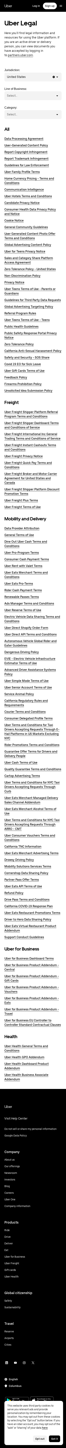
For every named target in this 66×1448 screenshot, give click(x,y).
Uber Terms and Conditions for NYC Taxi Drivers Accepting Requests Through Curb (32, 787)
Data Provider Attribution (21, 528)
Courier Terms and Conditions (25, 712)
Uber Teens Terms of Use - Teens (27, 320)
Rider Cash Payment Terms (23, 590)
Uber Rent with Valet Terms (23, 566)
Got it (54, 1438)
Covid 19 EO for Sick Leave (22, 364)
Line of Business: (15, 92)
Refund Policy (13, 893)
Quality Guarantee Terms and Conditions (32, 769)
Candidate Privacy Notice (22, 203)
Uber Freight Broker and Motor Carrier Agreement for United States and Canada (30, 478)
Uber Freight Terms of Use (22, 507)
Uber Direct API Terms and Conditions (30, 634)
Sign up (50, 5)
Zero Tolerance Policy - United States (30, 269)
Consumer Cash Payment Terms (26, 559)
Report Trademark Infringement (26, 158)
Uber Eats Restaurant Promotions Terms (32, 913)
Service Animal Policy (19, 694)
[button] (53, 77)
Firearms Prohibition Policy (23, 384)
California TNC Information (22, 846)
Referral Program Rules (20, 313)
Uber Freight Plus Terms (21, 500)
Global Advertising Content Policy (27, 245)
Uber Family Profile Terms (22, 172)
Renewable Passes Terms (21, 597)
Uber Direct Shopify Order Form (26, 628)
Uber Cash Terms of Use (20, 762)
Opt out (40, 1438)
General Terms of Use (19, 535)
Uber (8, 6)
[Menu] (61, 6)
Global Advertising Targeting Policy (28, 306)
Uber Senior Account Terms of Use (28, 687)
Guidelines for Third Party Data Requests (32, 300)
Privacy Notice (14, 282)
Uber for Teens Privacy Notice (24, 251)
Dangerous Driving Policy (21, 652)
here (45, 1427)
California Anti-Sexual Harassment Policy (32, 351)
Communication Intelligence (24, 189)
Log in (36, 5)
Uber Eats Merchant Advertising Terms (31, 853)
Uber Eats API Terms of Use (23, 886)
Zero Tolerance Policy (19, 344)
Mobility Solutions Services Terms (27, 866)
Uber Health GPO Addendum (24, 1057)
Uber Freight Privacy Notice (23, 456)
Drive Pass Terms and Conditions (27, 899)
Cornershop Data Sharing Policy (26, 873)
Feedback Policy (15, 377)
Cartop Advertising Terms (22, 776)
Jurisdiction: (15, 73)
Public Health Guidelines (21, 326)
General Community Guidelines (26, 227)
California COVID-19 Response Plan (28, 906)
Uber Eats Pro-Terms (18, 583)
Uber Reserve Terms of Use (22, 610)
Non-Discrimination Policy (22, 275)
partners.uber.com (20, 55)
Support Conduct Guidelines (24, 937)
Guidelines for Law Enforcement (26, 165)
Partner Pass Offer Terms (21, 879)
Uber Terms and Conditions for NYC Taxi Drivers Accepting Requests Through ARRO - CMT (32, 824)
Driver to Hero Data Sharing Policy (27, 919)
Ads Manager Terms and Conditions (29, 603)
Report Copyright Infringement (25, 152)
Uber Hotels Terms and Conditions (28, 196)
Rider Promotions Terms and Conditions (31, 745)
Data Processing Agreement (23, 138)
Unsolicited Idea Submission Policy (28, 390)
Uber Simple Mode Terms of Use (26, 681)
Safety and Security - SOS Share (27, 357)
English (13, 1379)
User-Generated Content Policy (26, 145)
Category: (10, 111)
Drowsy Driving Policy (19, 860)
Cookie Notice (14, 220)
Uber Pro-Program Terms (21, 552)
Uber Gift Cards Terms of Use (24, 370)
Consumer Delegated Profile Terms (28, 718)
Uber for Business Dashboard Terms (29, 958)
